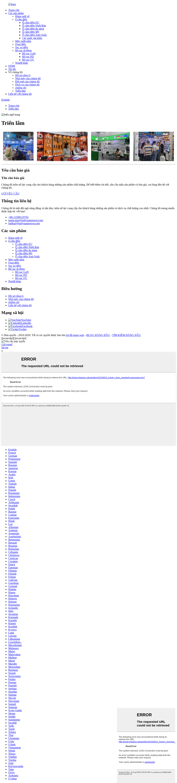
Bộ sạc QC (28, 59)
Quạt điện (20, 44)
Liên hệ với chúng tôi (20, 93)
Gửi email (6, 344)
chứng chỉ (20, 87)
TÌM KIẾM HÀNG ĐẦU (126, 335)
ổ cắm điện (21, 19)
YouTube (26, 319)
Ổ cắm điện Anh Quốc (34, 34)
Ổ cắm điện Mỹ (30, 31)
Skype (4, 347)
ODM (11, 65)
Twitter (23, 329)
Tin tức (12, 69)
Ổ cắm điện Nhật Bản (34, 25)
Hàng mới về (22, 16)
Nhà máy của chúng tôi (28, 78)
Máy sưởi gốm (23, 41)
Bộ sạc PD (28, 56)
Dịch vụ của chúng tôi (27, 84)
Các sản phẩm (16, 13)
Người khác (21, 62)
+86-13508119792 (18, 217)
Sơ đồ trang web (75, 335)
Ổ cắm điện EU (30, 22)
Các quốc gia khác (32, 38)
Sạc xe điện (21, 47)
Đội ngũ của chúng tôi (27, 81)
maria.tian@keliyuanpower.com (25, 220)
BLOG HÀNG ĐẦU (98, 335)
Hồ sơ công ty (23, 75)
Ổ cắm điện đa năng (33, 28)
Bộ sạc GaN (29, 53)
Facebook (27, 326)
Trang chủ (13, 10)
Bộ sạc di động (23, 50)
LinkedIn (26, 323)
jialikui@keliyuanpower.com (24, 223)
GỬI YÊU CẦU (10, 193)
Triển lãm (20, 90)
